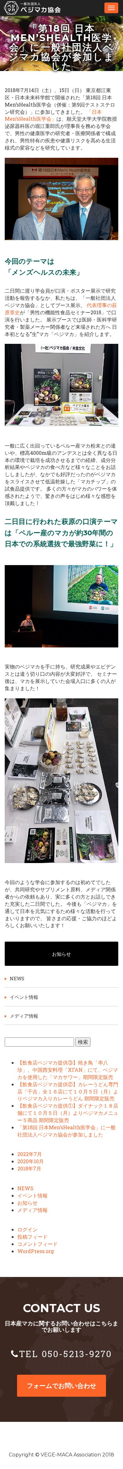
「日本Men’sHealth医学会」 (53, 115)
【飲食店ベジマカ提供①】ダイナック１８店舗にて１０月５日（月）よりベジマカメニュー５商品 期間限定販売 (67, 1112)
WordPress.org (35, 1251)
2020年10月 (30, 1161)
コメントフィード (37, 1244)
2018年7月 (29, 1168)
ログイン (27, 1229)
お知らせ (61, 954)
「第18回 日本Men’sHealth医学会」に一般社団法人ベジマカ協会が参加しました (66, 1131)
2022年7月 (29, 1154)
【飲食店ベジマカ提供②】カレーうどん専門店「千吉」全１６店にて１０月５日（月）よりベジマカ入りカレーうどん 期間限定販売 (67, 1091)
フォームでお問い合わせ (61, 1385)
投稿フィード (32, 1236)
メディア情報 (24, 1016)
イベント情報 (24, 997)
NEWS (17, 978)
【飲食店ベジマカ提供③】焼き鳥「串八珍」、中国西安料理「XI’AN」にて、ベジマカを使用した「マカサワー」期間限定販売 (67, 1069)
